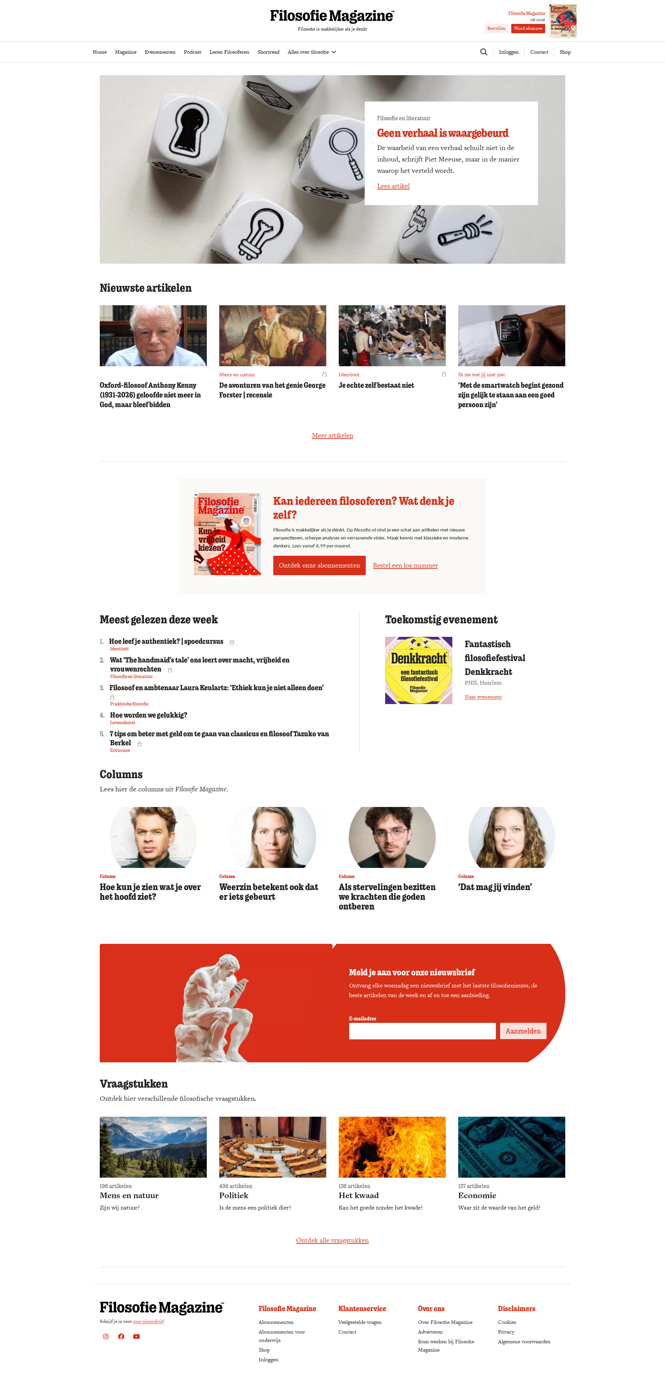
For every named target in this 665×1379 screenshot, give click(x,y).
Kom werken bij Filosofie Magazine (446, 1345)
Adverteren (430, 1331)
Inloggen (268, 1359)
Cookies (507, 1322)
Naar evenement (483, 696)
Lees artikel (393, 186)
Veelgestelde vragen (360, 1322)
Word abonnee (528, 28)
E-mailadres (362, 1018)
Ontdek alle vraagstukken (332, 1240)
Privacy (506, 1331)
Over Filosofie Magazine (445, 1322)
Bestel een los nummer (405, 565)
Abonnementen (276, 1322)
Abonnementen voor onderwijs (282, 1336)
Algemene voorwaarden (524, 1341)
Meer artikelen (332, 435)
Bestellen (496, 28)
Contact (539, 51)
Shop (565, 51)
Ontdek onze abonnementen (319, 565)
